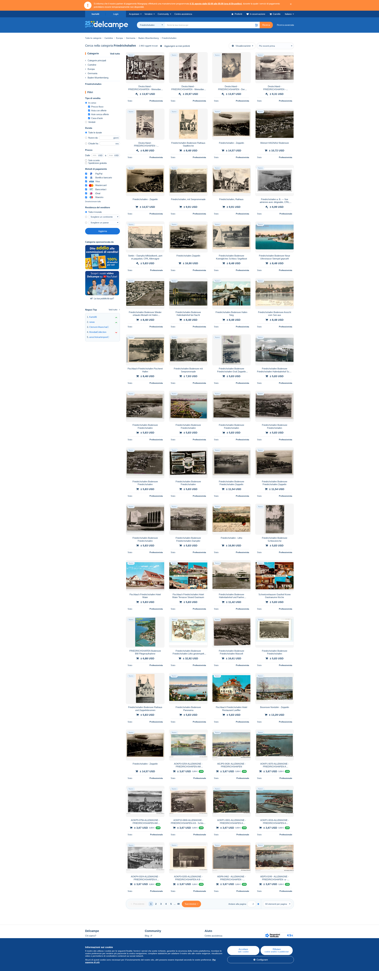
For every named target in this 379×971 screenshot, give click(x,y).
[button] (256, 25)
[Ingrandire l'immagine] (145, 67)
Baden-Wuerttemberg (98, 77)
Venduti (91, 122)
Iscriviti (95, 14)
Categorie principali (97, 60)
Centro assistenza (213, 935)
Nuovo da (93, 137)
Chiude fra (93, 143)
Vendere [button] (148, 14)
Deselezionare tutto (93, 202)
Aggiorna (102, 231)
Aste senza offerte (100, 114)
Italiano (288, 14)
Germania (92, 73)
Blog (147, 935)
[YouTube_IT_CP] (102, 283)
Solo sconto (94, 160)
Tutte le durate (95, 132)
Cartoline (92, 64)
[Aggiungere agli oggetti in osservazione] (160, 56)
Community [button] (163, 14)
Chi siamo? (90, 935)
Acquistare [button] (134, 14)
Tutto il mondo (95, 212)
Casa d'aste (97, 118)
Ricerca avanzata (285, 25)
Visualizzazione (243, 46)
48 (178, 904)
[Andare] (258, 903)
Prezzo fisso (97, 106)
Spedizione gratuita (97, 163)
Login (115, 14)
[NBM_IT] (102, 257)
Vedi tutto (115, 53)
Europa (91, 69)
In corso (92, 103)
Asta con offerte (98, 110)
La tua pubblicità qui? (104, 298)
